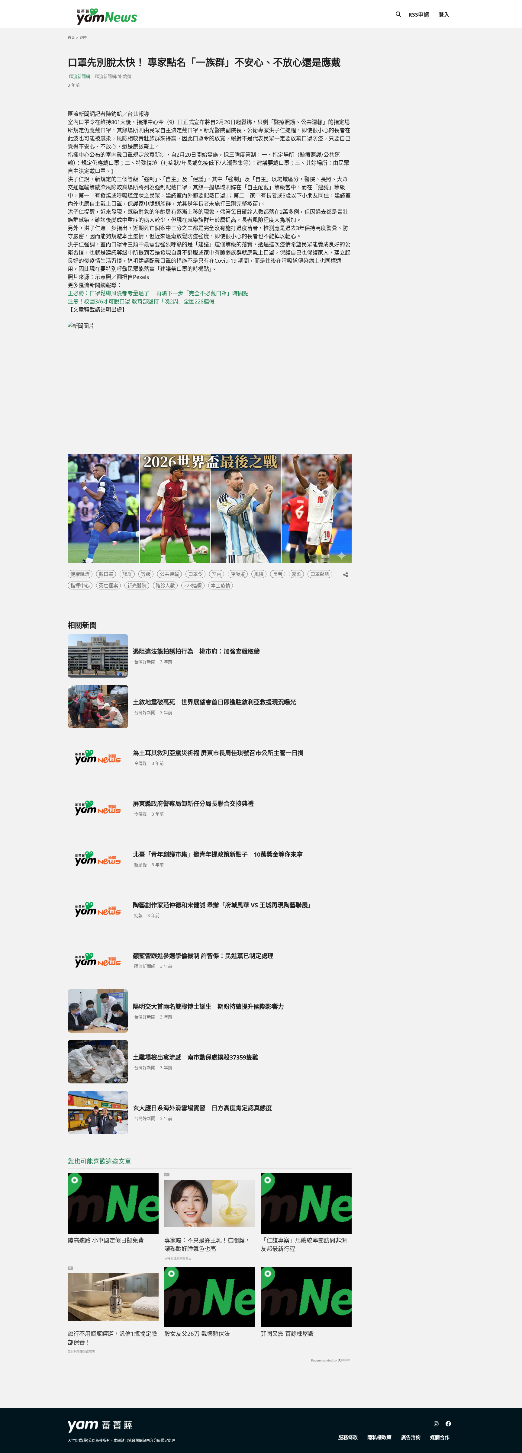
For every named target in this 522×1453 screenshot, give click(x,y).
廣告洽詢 (410, 1437)
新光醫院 (137, 585)
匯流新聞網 (79, 76)
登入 (444, 14)
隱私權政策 (379, 1437)
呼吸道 (237, 574)
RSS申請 (418, 14)
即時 (83, 37)
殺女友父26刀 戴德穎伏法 (197, 1334)
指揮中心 (80, 585)
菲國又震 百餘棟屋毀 (287, 1334)
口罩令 (195, 574)
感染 (296, 574)
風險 (259, 574)
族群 (127, 574)
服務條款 (348, 1437)
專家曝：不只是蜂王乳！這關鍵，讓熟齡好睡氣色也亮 (207, 1244)
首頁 (71, 37)
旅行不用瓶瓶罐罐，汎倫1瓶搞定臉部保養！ (112, 1338)
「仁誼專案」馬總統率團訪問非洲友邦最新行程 (304, 1244)
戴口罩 (106, 574)
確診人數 (165, 585)
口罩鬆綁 (320, 574)
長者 (277, 574)
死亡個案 (108, 585)
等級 (146, 574)
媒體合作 (440, 1437)
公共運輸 (169, 574)
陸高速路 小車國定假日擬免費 (106, 1240)
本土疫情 (220, 585)
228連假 (193, 585)
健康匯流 (80, 574)
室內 (216, 574)
